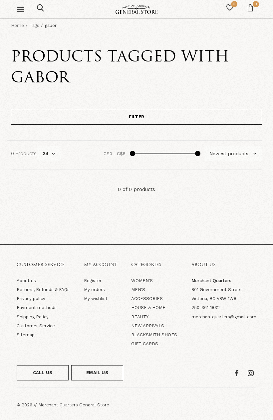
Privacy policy (31, 298)
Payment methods (37, 307)
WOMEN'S (142, 280)
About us (26, 280)
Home (17, 25)
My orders (94, 289)
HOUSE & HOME (148, 307)
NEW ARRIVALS (147, 325)
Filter (136, 116)
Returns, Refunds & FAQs (43, 289)
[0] (250, 7)
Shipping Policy (33, 316)
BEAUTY (139, 316)
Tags (34, 25)
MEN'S (138, 289)
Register (93, 280)
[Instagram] (251, 373)
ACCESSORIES (147, 298)
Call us (42, 372)
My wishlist (96, 298)
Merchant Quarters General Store (73, 404)
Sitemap (26, 334)
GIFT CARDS (144, 343)
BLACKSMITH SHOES (154, 334)
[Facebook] (236, 373)
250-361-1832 (205, 307)
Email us (97, 372)
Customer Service (36, 325)
